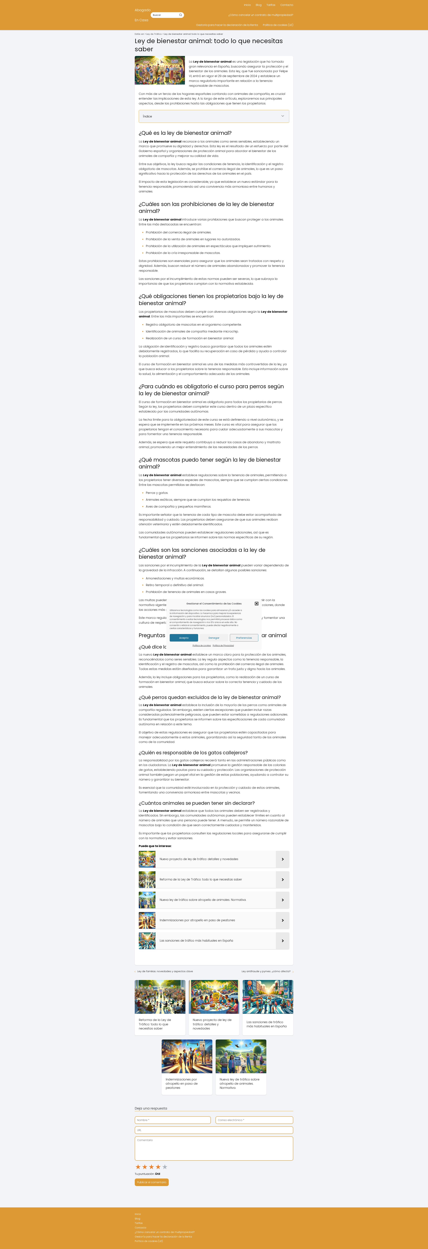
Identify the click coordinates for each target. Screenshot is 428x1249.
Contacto (286, 5)
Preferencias (244, 638)
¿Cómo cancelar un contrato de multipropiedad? (260, 15)
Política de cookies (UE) (278, 25)
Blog (258, 5)
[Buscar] (180, 15)
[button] (256, 603)
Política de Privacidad (223, 645)
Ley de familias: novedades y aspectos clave (165, 971)
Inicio (247, 5)
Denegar (214, 638)
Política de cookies (202, 645)
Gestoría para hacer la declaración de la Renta (227, 25)
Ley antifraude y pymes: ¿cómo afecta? (266, 971)
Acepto (184, 638)
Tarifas (270, 5)
